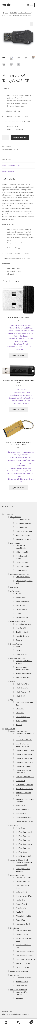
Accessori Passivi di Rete (24, 877)
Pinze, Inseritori (21, 908)
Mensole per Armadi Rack (24, 789)
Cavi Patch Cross (21, 852)
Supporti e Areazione (23, 677)
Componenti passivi (17, 875)
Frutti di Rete (20, 900)
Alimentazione (15, 517)
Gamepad (19, 614)
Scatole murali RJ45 (23, 924)
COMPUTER (13, 13)
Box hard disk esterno (23, 624)
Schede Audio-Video (22, 684)
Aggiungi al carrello (20, 137)
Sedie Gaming (20, 605)
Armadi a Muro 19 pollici (24, 740)
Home (6, 13)
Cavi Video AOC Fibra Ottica (25, 959)
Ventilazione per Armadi (24, 822)
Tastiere (18, 650)
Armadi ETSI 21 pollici (23, 766)
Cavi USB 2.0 (20, 709)
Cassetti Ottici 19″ (22, 934)
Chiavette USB (6, 15)
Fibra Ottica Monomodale (25, 951)
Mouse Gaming (21, 597)
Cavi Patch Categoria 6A (24, 844)
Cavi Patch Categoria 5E (24, 832)
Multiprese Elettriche (23, 539)
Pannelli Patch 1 (21, 904)
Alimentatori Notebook (24, 523)
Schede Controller (22, 688)
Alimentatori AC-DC (23, 519)
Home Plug (20, 998)
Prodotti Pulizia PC (22, 566)
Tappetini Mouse (21, 654)
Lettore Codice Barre (23, 577)
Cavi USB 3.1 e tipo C (23, 717)
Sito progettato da (9, 1014)
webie (6, 5)
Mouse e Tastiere (16, 644)
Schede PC (13, 681)
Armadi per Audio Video (24, 758)
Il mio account (6, 1022)
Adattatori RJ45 (21, 892)
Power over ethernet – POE (19, 971)
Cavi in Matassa (21, 828)
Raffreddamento (21, 570)
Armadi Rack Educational (19, 860)
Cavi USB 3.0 (20, 713)
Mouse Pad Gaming (22, 601)
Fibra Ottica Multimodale (24, 955)
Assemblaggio (15, 543)
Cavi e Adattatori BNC (23, 856)
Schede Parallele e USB (24, 692)
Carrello (28, 1020)
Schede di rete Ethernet (18, 990)
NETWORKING (10, 729)
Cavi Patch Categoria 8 (23, 840)
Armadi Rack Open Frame (24, 762)
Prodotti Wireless (22, 982)
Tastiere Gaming (21, 609)
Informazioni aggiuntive (11, 165)
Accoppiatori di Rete (23, 881)
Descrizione (6, 159)
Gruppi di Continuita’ (23, 535)
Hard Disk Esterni (22, 632)
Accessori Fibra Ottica (23, 930)
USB (11, 700)
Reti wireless (14, 975)
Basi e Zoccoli (20, 781)
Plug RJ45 (19, 912)
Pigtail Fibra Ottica (22, 967)
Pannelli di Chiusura (22, 809)
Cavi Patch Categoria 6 (23, 836)
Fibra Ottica (14, 928)
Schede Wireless (21, 986)
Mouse (18, 646)
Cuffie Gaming (15, 591)
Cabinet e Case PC (22, 552)
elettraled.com (23, 1014)
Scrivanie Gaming (22, 617)
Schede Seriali (20, 696)
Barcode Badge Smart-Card (19, 574)
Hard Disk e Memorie (24, 13)
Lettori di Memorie (22, 636)
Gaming (18, 593)
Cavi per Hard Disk (22, 562)
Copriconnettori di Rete (24, 896)
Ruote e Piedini (21, 813)
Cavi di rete (14, 825)
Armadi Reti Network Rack (25, 750)
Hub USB (19, 725)
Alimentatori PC (21, 527)
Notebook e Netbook (17, 658)
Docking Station (21, 721)
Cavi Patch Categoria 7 (23, 848)
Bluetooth (14, 587)
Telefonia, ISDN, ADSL (23, 916)
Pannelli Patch (21, 805)
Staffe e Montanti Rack (24, 817)
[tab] (18, 159)
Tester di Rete (20, 920)
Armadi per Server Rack (24, 754)
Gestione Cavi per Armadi (24, 785)
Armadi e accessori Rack (18, 731)
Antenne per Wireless (23, 978)
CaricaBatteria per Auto (24, 531)
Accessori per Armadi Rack (25, 777)
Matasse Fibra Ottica (23, 963)
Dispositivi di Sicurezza (24, 673)
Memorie (19, 640)
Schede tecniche (8, 171)
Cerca (18, 1022)
